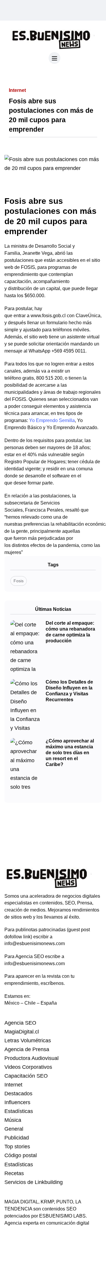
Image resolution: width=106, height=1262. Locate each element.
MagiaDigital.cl (21, 1032)
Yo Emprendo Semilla (52, 420)
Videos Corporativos (28, 1067)
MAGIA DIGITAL (21, 1201)
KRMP (47, 1201)
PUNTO (64, 1201)
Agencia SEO (20, 1023)
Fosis (19, 580)
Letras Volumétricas (27, 1040)
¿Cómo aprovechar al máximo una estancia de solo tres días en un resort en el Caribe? (70, 752)
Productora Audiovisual (31, 1058)
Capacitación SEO (26, 1076)
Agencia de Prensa (26, 1049)
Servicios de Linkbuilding (33, 1182)
